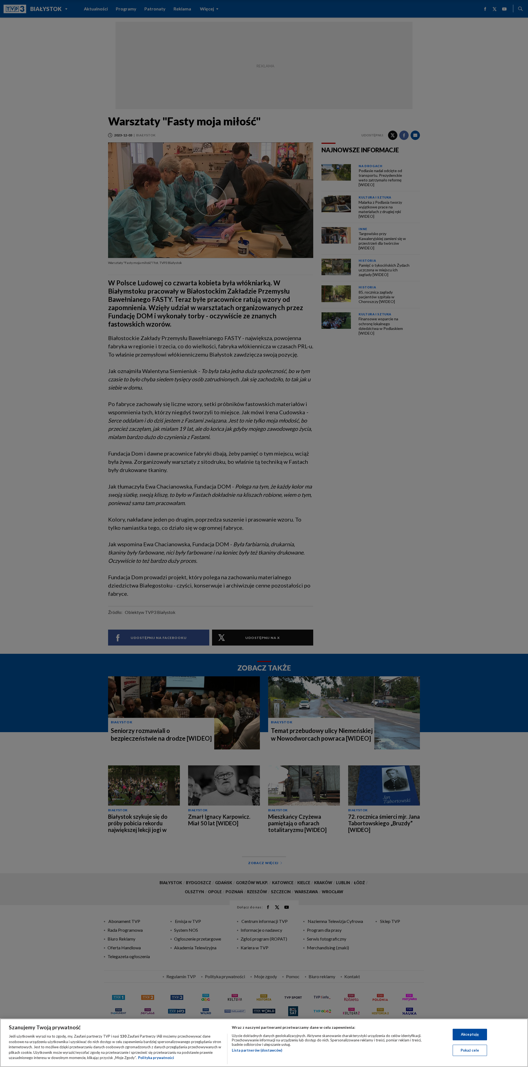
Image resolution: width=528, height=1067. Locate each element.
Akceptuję (470, 1034)
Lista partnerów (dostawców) (257, 1050)
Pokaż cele (470, 1050)
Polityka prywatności (156, 1057)
